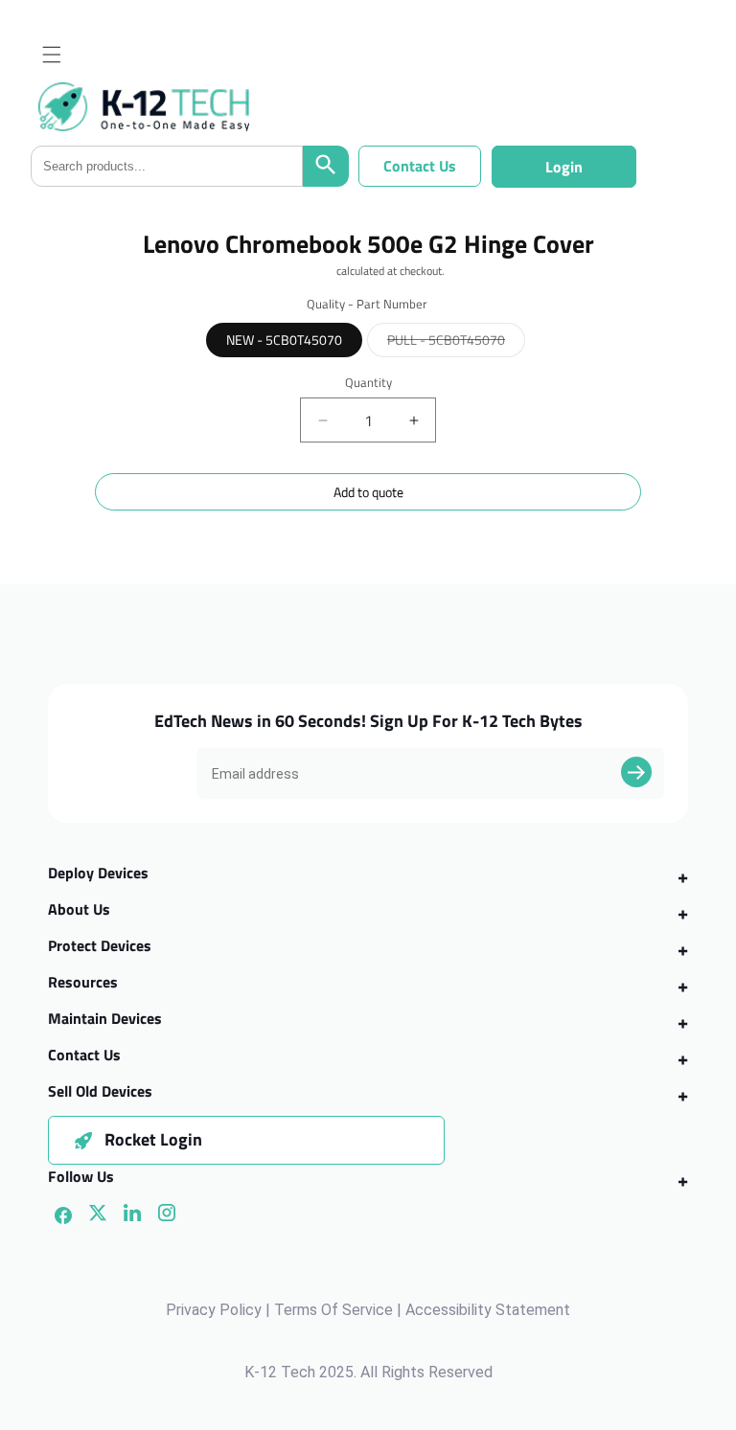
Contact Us (419, 165)
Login (564, 166)
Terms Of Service (333, 1310)
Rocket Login (153, 1139)
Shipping (313, 270)
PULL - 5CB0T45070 (456, 343)
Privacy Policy (214, 1310)
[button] (52, 55)
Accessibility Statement (487, 1310)
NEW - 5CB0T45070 (284, 339)
